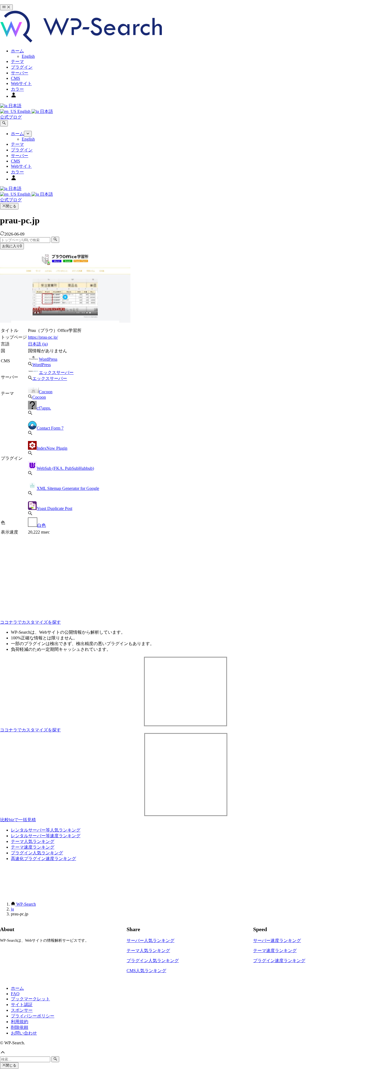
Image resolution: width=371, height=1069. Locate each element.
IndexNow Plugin (52, 448)
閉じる (11, 206)
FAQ (15, 993)
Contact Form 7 (50, 428)
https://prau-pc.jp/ (43, 337)
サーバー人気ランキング (150, 940)
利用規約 (19, 1021)
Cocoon (45, 391)
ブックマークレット (30, 999)
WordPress (48, 359)
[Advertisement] (90, 574)
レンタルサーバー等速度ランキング (45, 835)
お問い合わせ (24, 1033)
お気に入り (12, 246)
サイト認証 (22, 1004)
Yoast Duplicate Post (54, 508)
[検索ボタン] (4, 123)
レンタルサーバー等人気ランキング (45, 830)
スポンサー (22, 1010)
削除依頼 (19, 1027)
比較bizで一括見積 (18, 819)
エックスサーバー (56, 372)
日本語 (14, 105)
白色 (41, 525)
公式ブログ (11, 117)
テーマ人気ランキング (32, 841)
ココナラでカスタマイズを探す (30, 622)
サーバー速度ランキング (277, 940)
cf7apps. (44, 408)
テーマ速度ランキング (32, 847)
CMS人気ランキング (146, 970)
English (24, 111)
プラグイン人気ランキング (37, 853)
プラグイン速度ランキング (279, 960)
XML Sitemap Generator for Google (68, 488)
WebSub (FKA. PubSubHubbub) (65, 468)
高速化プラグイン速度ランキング (43, 858)
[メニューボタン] (6, 7)
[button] (185, 1053)
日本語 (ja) (38, 344)
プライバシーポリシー (32, 1016)
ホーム (17, 988)
